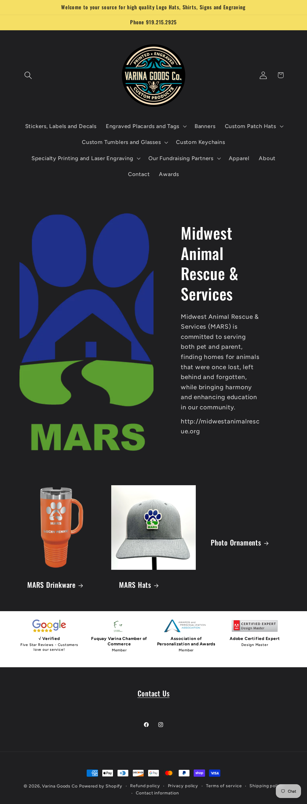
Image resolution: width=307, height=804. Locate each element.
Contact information (157, 793)
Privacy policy (183, 785)
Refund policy (145, 785)
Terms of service (224, 785)
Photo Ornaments (236, 542)
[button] (28, 75)
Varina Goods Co (60, 786)
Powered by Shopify (100, 786)
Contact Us (154, 693)
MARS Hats (135, 584)
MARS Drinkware (51, 584)
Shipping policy (266, 785)
